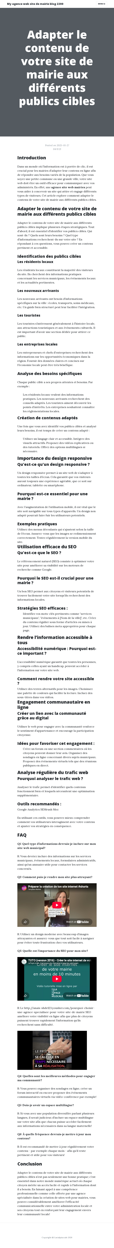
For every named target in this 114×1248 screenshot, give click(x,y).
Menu (101, 4)
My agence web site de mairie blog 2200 (35, 4)
